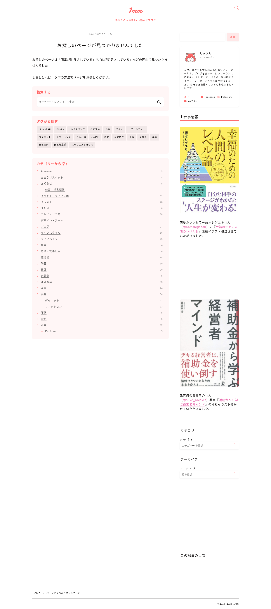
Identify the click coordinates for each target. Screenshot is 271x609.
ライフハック (102, 238)
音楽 (102, 325)
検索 (232, 37)
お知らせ (102, 183)
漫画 (102, 288)
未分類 (102, 275)
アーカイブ (187, 469)
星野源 (143, 137)
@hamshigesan (194, 227)
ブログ (102, 226)
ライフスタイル (102, 232)
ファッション (104, 306)
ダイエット (45, 137)
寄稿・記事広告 (102, 251)
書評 (102, 269)
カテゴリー (188, 440)
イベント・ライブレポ (102, 195)
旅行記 (102, 257)
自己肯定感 (60, 144)
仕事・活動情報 (104, 189)
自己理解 (44, 144)
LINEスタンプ (77, 129)
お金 (107, 129)
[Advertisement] (209, 270)
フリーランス (63, 137)
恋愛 (106, 137)
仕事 (102, 245)
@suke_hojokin (194, 400)
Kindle (60, 129)
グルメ (119, 129)
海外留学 (102, 281)
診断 (102, 318)
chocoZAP (45, 129)
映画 (102, 263)
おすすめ (95, 129)
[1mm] (135, 10)
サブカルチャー (136, 129)
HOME (36, 593)
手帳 (131, 137)
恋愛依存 (119, 137)
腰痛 (102, 312)
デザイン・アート (102, 220)
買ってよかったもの (82, 144)
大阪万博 (81, 137)
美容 (154, 137)
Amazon (102, 171)
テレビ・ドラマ (102, 214)
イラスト (102, 202)
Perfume (104, 331)
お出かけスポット (102, 177)
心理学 (95, 137)
